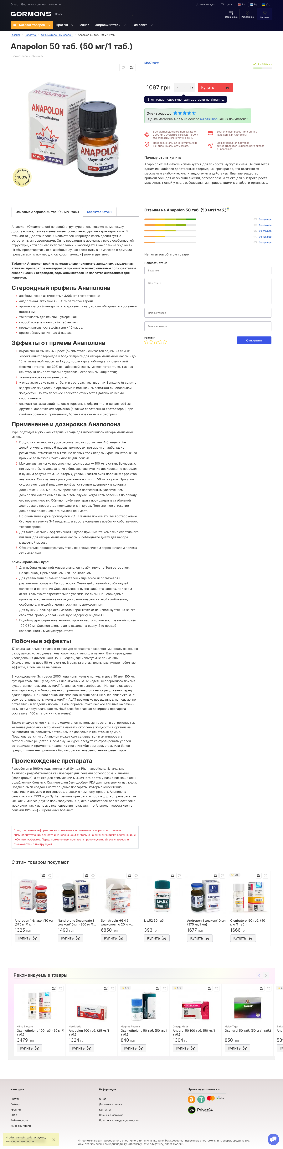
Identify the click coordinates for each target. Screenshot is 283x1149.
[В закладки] (123, 67)
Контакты (55, 4)
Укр (267, 4)
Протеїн (62, 25)
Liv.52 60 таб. (154, 920)
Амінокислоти (19, 1120)
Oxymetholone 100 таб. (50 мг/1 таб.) (40, 1032)
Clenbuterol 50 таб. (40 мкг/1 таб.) (247, 922)
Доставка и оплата (33, 4)
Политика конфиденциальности (119, 1120)
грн (227, 4)
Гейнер (84, 25)
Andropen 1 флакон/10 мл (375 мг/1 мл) (34, 922)
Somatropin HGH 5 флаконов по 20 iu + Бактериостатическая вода (118, 922)
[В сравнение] (132, 67)
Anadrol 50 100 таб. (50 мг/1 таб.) (194, 1032)
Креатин (16, 1109)
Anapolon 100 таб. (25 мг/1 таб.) (89, 1032)
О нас (14, 4)
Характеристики (99, 212)
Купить (207, 87)
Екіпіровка (139, 25)
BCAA (14, 1114)
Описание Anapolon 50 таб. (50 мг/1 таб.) (47, 212)
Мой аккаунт (207, 4)
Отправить (254, 340)
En (243, 4)
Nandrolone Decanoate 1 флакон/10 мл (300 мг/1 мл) (76, 922)
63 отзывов (209, 119)
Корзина (264, 17)
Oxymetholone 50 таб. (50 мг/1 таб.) (144, 1032)
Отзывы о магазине (111, 1114)
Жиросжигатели (108, 25)
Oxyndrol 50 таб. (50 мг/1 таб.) (248, 1030)
